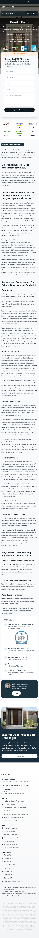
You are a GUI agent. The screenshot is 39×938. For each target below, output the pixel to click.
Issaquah (32, 903)
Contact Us (15, 896)
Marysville (30, 904)
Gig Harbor (27, 903)
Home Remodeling (9, 831)
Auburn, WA (8, 855)
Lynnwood (20, 904)
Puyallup (26, 906)
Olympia (16, 906)
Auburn (30, 902)
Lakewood (15, 904)
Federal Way (21, 903)
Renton (34, 906)
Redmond (30, 906)
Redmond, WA (8, 874)
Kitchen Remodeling (10, 828)
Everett (17, 903)
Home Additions (9, 841)
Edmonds (13, 903)
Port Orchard (21, 906)
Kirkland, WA (8, 871)
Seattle (26, 902)
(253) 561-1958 (8, 13)
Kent (35, 903)
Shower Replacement (11, 838)
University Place (24, 907)
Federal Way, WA (9, 865)
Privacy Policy (6, 896)
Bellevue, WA (8, 858)
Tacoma (18, 907)
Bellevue (34, 902)
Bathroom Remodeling (11, 834)
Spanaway (15, 907)
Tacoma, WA (8, 878)
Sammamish (6, 907)
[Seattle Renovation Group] (8, 7)
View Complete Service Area (10, 881)
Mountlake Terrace (10, 906)
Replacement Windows (11, 848)
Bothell (9, 903)
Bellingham (5, 903)
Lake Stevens (10, 904)
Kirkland (5, 904)
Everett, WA (8, 861)
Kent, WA (7, 868)
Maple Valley (24, 904)
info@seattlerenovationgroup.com (12, 793)
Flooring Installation (10, 844)
